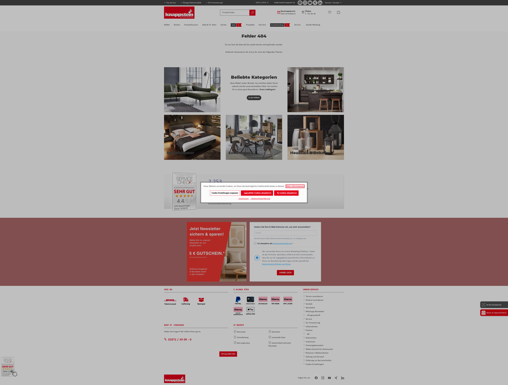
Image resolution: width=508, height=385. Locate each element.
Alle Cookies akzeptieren (286, 193)
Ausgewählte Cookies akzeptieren (257, 193)
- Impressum (243, 199)
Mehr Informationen (295, 186)
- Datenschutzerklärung (260, 199)
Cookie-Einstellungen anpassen (225, 193)
